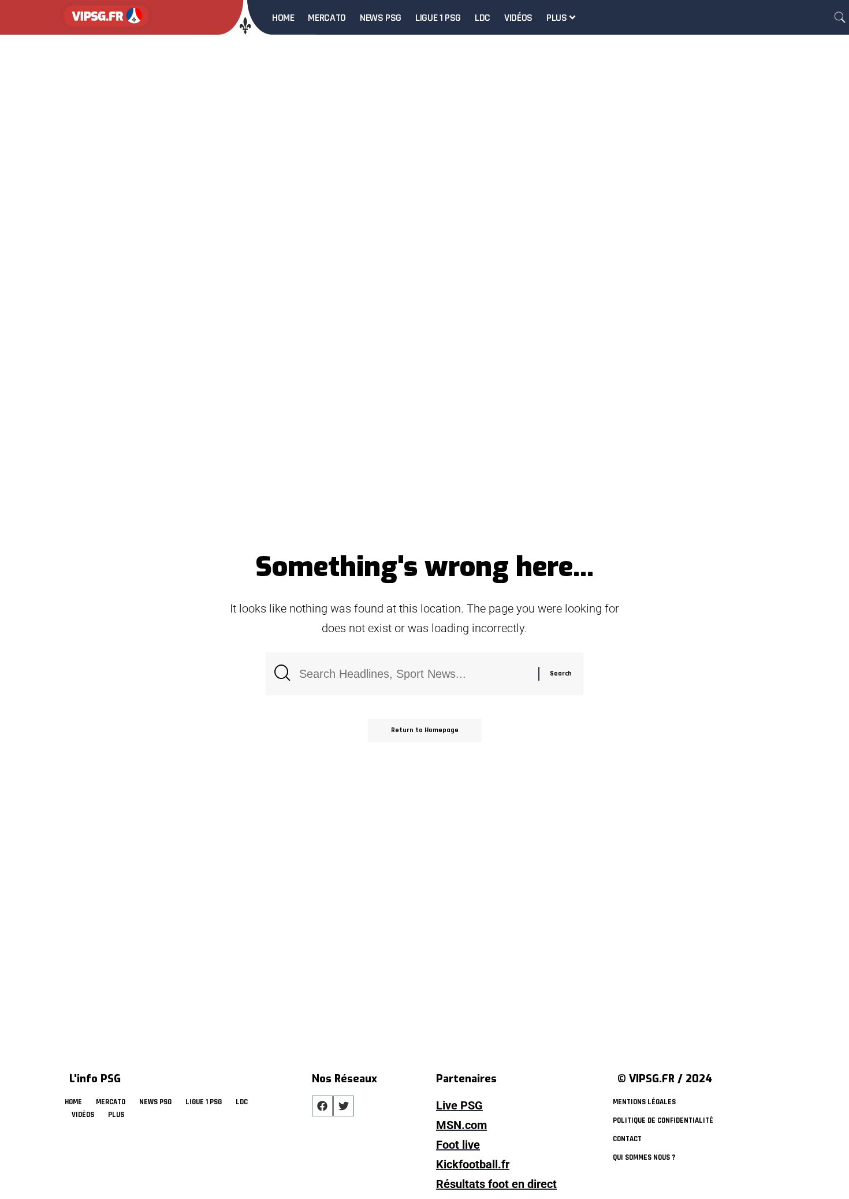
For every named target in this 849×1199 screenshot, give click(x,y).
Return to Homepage (425, 730)
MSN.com (461, 1125)
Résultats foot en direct (496, 1184)
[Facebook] (322, 1106)
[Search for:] (414, 673)
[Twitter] (343, 1106)
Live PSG (459, 1105)
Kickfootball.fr (472, 1164)
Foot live (458, 1145)
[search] (839, 17)
